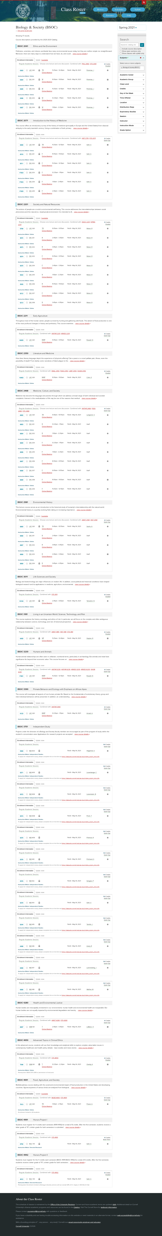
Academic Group (126, 80)
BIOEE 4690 (56, 1098)
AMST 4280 (56, 1020)
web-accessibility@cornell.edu (128, 1215)
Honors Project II (40, 1155)
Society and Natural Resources (46, 204)
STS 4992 (55, 1173)
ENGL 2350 (55, 371)
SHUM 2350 (81, 371)
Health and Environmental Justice (47, 1003)
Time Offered (125, 98)
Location (123, 103)
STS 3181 (70, 632)
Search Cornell (144, 2)
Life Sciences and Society (44, 577)
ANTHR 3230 (56, 669)
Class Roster (73, 9)
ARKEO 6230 (85, 669)
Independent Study (41, 727)
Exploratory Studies (128, 112)
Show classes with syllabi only (133, 53)
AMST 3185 (55, 632)
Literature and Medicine (43, 353)
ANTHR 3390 (56, 707)
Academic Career (126, 75)
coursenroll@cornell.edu (36, 1211)
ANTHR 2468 (86, 409)
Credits (123, 89)
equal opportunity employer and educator (85, 1222)
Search (124, 39)
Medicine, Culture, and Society (46, 391)
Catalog (77, 1207)
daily (114, 1204)
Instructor (124, 121)
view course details (80, 54)
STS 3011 (54, 594)
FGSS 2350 (64, 371)
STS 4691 (64, 1098)
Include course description (132, 49)
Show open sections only (131, 51)
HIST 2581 (93, 520)
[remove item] (122, 67)
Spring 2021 (127, 27)
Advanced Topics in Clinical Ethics (48, 1040)
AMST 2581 (86, 520)
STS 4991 (55, 1137)
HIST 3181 (63, 632)
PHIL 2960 (85, 64)
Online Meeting (47, 73)
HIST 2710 (85, 138)
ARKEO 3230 (75, 669)
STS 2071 (92, 138)
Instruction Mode (127, 126)
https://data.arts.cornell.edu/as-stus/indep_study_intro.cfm (80, 757)
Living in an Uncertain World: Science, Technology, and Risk (59, 614)
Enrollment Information (25, 60)
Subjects (123, 58)
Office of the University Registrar (62, 1204)
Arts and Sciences (25, 31)
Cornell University (22, 1226)
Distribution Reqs (127, 107)
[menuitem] (100, 9)
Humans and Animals (42, 652)
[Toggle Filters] (132, 34)
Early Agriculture (40, 316)
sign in (82, 13)
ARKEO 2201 (65, 334)
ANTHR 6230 (65, 669)
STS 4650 (55, 1058)
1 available (44, 218)
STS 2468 (26, 411)
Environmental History (42, 502)
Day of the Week (126, 93)
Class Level (124, 84)
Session (123, 116)
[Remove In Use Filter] (140, 58)
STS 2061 (93, 64)
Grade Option (125, 130)
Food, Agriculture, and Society (46, 1080)
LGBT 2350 (73, 371)
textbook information (109, 1207)
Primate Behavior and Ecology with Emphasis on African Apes (60, 689)
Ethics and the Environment (45, 46)
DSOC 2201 (86, 222)
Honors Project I (40, 1120)
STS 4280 (64, 1020)
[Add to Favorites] (27, 70)
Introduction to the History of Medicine (50, 120)
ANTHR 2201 (56, 334)
